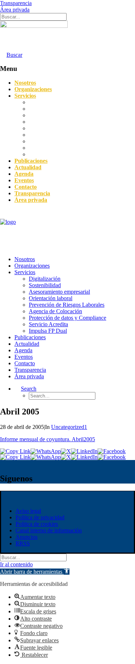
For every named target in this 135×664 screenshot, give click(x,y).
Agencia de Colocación (55, 135)
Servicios (25, 96)
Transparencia (16, 3)
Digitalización (44, 102)
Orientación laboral (50, 122)
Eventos (24, 180)
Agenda (23, 174)
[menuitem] (74, 259)
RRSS (22, 543)
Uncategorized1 (69, 427)
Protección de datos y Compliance (67, 141)
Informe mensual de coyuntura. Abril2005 (47, 439)
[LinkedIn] (84, 451)
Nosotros (25, 83)
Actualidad (27, 167)
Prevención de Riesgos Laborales (66, 128)
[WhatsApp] (46, 451)
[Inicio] (34, 36)
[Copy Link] (15, 451)
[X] (66, 451)
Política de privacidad (39, 517)
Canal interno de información (48, 530)
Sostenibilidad (45, 109)
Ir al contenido (16, 564)
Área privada (15, 10)
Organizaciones (33, 89)
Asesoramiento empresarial (59, 115)
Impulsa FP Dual (48, 154)
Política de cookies (36, 524)
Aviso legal (28, 511)
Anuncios (26, 537)
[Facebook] (112, 451)
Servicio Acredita (48, 148)
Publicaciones (31, 161)
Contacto (25, 187)
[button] (34, 572)
